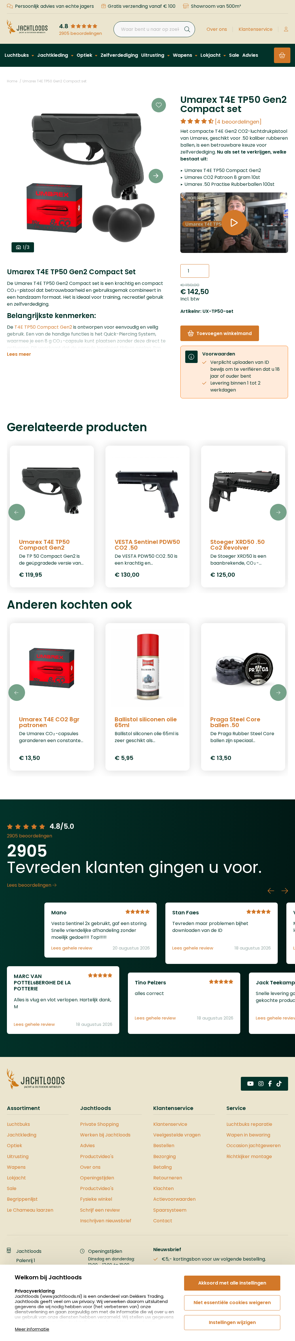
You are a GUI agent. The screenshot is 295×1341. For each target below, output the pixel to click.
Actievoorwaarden (174, 1199)
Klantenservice (256, 29)
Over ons (217, 29)
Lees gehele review (71, 948)
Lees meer (19, 354)
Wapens (183, 55)
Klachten (163, 1188)
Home (12, 81)
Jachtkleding (53, 55)
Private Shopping (99, 1124)
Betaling (162, 1167)
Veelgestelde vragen (177, 1135)
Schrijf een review (100, 1210)
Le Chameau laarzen (30, 1210)
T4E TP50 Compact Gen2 (43, 327)
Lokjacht (211, 55)
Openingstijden (97, 1178)
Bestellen (163, 1145)
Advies (250, 55)
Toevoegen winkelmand (224, 333)
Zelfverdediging (119, 55)
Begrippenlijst (22, 1199)
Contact (162, 1220)
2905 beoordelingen (80, 33)
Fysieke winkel (96, 1199)
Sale (234, 55)
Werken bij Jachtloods (105, 1135)
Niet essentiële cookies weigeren (232, 1302)
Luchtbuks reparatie (249, 1124)
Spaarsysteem (169, 1210)
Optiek (85, 55)
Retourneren (167, 1178)
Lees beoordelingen (29, 885)
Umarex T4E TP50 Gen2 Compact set (54, 81)
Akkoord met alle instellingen (232, 1283)
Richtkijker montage (249, 1156)
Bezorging (164, 1156)
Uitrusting (153, 55)
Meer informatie (32, 1329)
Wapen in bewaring (248, 1135)
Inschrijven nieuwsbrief (105, 1220)
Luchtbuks (17, 55)
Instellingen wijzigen (232, 1322)
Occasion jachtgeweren (253, 1145)
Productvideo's (97, 1156)
